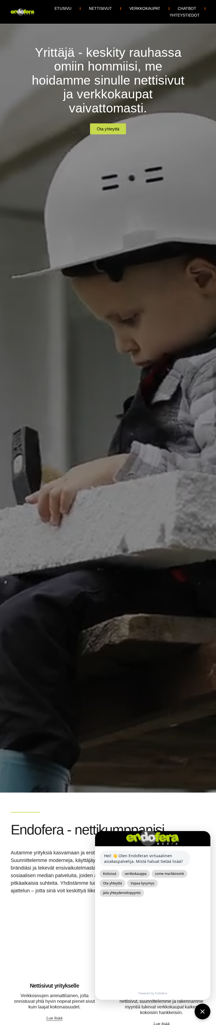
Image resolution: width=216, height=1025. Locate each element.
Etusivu (63, 8)
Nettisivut (100, 8)
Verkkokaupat (144, 8)
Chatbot (187, 8)
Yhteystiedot (185, 15)
